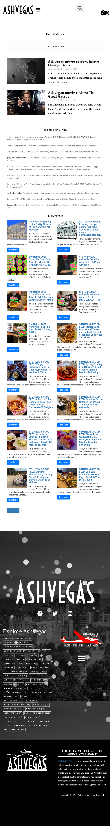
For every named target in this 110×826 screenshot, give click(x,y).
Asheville (23, 639)
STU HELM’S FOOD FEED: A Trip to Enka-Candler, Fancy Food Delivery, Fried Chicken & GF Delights (41, 402)
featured (38, 672)
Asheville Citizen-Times (18, 643)
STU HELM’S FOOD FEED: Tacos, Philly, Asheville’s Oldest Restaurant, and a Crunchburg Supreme (57, 152)
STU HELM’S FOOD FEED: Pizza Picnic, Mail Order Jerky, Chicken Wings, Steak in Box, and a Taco (55, 199)
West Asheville (14, 730)
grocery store (13, 684)
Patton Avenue (13, 709)
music (31, 701)
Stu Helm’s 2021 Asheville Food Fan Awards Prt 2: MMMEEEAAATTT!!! (90, 295)
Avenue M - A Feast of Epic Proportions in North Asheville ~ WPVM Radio (37, 167)
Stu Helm (10, 152)
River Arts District (37, 713)
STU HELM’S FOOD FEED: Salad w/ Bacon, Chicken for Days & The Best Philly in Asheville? (91, 402)
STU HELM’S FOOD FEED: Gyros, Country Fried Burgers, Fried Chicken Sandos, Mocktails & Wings (90, 367)
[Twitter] (55, 613)
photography (35, 709)
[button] (38, 10)
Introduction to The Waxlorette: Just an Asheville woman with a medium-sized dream (60, 146)
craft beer (41, 663)
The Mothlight (13, 721)
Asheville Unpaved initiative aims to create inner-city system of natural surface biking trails (61, 193)
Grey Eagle (39, 680)
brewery (35, 659)
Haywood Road (36, 684)
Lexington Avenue (15, 692)
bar (47, 651)
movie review (13, 701)
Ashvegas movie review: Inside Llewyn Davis (73, 63)
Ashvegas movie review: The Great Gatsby (71, 95)
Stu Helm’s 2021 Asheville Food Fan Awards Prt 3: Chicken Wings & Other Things (41, 295)
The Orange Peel (37, 721)
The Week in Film (14, 725)
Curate (22, 667)
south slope (13, 717)
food (21, 676)
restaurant (12, 713)
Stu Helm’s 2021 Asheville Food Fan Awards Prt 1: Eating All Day (40, 328)
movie (26, 696)
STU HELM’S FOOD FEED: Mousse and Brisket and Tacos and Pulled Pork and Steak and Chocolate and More (90, 331)
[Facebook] (39, 613)
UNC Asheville (37, 725)
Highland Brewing (15, 688)
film (9, 676)
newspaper (41, 705)
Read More (13, 250)
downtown (39, 667)
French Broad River (16, 680)
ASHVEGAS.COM (65, 761)
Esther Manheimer (15, 672)
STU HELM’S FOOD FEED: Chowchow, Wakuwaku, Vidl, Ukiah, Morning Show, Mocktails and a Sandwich (90, 438)
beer (9, 655)
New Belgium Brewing (17, 705)
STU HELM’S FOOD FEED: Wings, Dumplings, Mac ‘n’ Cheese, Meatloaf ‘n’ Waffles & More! (40, 367)
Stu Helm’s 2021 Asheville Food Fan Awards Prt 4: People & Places (90, 260)
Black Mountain (14, 659)
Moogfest (11, 696)
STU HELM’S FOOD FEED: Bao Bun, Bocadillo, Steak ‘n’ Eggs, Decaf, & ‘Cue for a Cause (89, 474)
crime (9, 667)
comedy (24, 663)
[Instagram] (106, 13)
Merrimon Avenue (41, 692)
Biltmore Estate (27, 655)
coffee (9, 663)
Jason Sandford (55, 69)
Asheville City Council (18, 647)
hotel (35, 688)
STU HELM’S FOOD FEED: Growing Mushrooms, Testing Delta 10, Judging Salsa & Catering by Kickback (40, 476)
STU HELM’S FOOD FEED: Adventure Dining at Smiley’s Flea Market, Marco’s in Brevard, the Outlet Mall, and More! (40, 438)
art (8, 639)
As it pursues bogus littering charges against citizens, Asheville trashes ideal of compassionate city (90, 228)
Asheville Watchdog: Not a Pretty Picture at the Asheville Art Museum (40, 225)
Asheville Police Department (22, 651)
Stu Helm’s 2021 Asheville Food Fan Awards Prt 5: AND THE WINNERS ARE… (40, 260)
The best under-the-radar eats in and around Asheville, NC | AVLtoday (36, 137)
